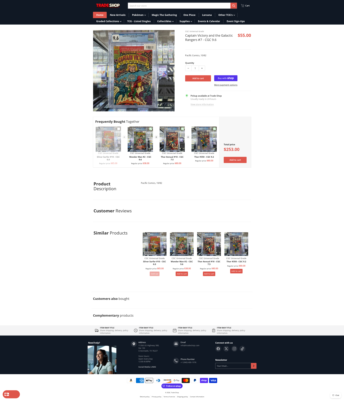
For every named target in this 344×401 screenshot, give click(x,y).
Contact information (197, 397)
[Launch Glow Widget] (11, 394)
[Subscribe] (254, 366)
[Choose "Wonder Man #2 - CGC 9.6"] (150, 128)
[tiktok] (242, 349)
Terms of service (169, 397)
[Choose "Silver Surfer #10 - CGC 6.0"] (118, 128)
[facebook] (218, 349)
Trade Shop (175, 392)
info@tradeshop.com (190, 345)
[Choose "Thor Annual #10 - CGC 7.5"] (182, 128)
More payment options (225, 84)
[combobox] (182, 6)
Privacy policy (156, 397)
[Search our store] (233, 6)
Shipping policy (182, 397)
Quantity (189, 62)
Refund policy (145, 397)
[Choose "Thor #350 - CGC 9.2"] (214, 128)
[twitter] (226, 349)
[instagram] (234, 349)
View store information (202, 104)
